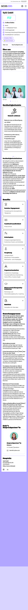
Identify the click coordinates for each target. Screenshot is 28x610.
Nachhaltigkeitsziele (17, 45)
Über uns (5, 45)
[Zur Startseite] (6, 6)
